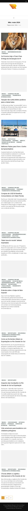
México (22, 140)
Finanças (5, 53)
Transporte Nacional (9, 336)
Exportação (12, 284)
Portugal (5, 143)
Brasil (4, 51)
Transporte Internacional (11, 96)
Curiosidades (6, 95)
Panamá (19, 142)
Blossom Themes (18, 506)
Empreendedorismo (14, 51)
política (15, 236)
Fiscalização (6, 236)
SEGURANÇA (21, 333)
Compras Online (13, 93)
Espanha (15, 140)
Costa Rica (11, 139)
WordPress (19, 508)
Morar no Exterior (8, 142)
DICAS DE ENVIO (17, 281)
